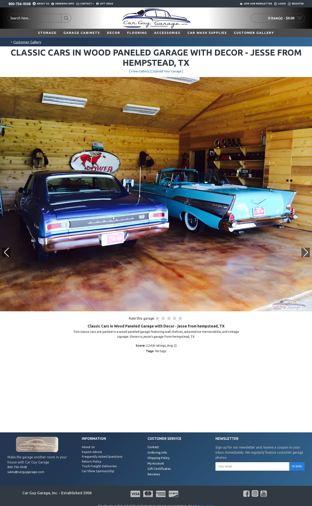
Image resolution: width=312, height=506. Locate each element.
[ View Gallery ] (140, 71)
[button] (305, 252)
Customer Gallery (27, 42)
